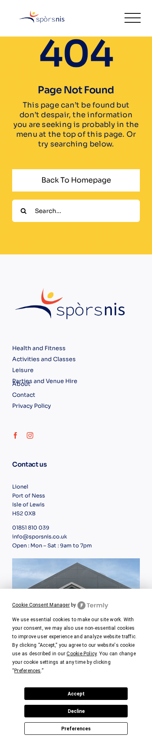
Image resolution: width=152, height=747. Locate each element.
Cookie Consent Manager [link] (41, 605)
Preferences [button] (27, 671)
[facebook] (15, 435)
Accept (76, 694)
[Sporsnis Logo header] (43, 11)
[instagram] (30, 435)
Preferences (76, 729)
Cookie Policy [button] (81, 654)
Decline (76, 711)
